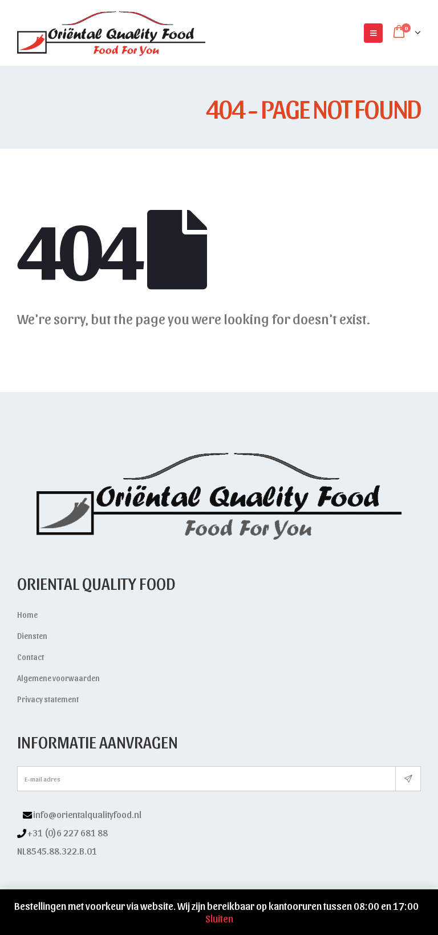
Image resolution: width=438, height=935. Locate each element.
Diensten (32, 636)
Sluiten (219, 918)
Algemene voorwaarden (58, 678)
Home (27, 615)
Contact (30, 657)
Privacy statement (48, 699)
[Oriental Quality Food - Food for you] (111, 33)
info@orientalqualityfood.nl (87, 814)
